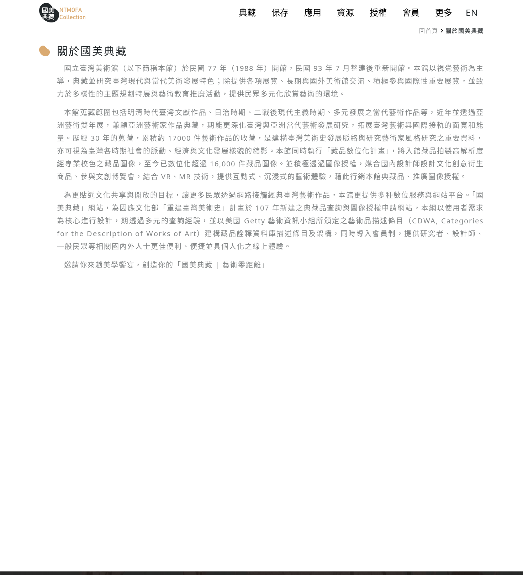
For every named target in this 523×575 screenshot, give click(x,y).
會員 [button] (410, 12)
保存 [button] (280, 12)
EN (472, 12)
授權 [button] (378, 12)
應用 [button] (312, 12)
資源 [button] (345, 12)
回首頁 (428, 31)
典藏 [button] (247, 12)
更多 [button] (443, 12)
